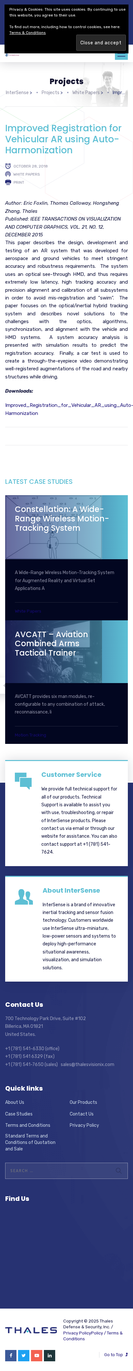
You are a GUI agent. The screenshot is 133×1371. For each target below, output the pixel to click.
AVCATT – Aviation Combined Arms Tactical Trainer (51, 643)
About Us (14, 1102)
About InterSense (71, 890)
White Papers (26, 174)
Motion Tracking (30, 735)
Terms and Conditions (27, 1125)
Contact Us (82, 1114)
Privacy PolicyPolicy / (85, 1333)
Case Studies (19, 1114)
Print (19, 182)
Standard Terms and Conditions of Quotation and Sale (30, 1142)
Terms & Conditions (27, 32)
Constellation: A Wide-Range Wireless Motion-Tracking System (62, 518)
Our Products (83, 1102)
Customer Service (71, 774)
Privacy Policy (84, 1125)
